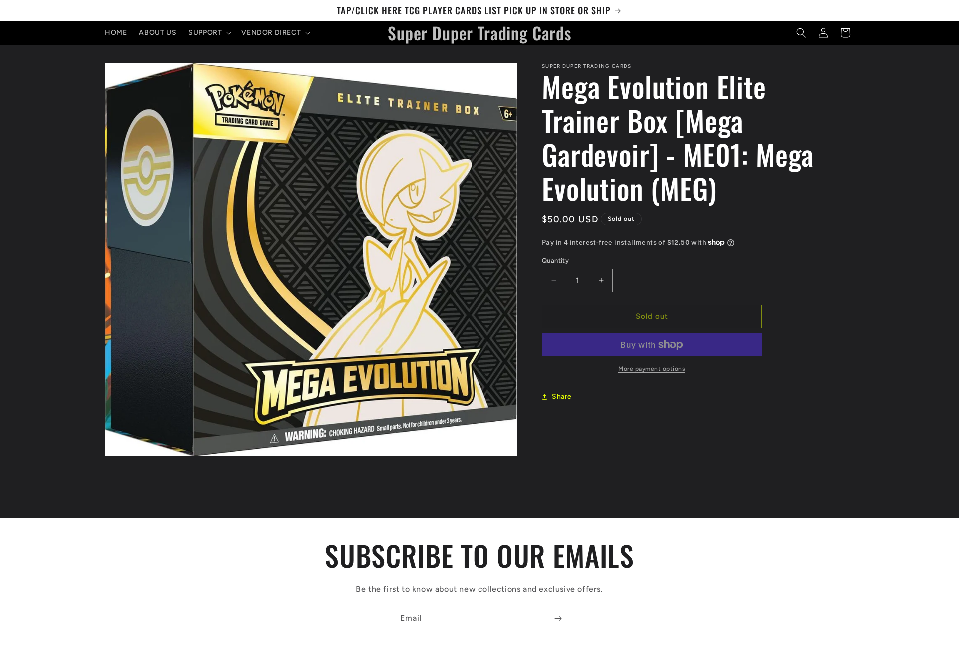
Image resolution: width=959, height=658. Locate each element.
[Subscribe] (558, 618)
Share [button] (562, 396)
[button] (208, 32)
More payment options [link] (651, 368)
